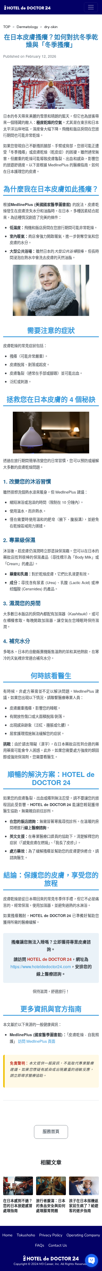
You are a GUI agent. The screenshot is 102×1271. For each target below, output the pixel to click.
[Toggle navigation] (91, 7)
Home (7, 1235)
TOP (6, 26)
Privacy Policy (50, 1235)
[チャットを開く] (91, 1260)
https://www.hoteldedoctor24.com (40, 966)
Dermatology (27, 26)
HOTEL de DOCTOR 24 (49, 959)
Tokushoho (26, 1235)
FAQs (39, 1245)
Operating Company (83, 1235)
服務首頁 (51, 1132)
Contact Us (57, 1245)
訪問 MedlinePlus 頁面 (36, 1041)
